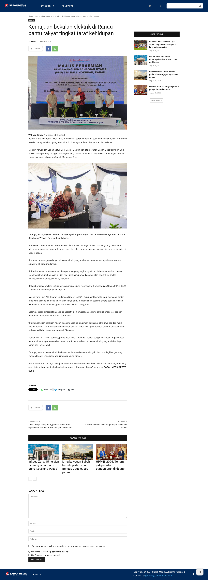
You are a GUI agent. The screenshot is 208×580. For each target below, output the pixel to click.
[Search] (200, 5)
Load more (155, 100)
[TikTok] (160, 6)
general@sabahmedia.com (158, 575)
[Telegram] (150, 6)
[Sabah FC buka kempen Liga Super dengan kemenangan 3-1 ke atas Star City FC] (140, 45)
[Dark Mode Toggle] (200, 572)
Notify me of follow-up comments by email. (50, 552)
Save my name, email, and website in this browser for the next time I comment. (68, 546)
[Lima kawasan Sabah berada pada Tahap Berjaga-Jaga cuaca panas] (77, 452)
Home (30, 16)
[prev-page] (30, 479)
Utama (37, 16)
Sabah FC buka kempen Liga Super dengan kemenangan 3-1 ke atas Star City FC (163, 44)
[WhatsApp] (55, 48)
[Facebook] (155, 6)
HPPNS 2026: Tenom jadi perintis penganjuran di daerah (110, 465)
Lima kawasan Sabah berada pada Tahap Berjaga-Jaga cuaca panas (76, 467)
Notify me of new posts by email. (46, 555)
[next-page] (35, 479)
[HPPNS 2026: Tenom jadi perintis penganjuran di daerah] (111, 452)
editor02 (34, 41)
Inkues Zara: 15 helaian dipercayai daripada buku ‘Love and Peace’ (43, 465)
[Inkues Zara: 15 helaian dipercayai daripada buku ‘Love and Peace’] (43, 452)
